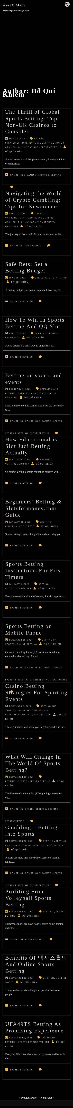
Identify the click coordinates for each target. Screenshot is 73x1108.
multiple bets (25, 526)
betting (10, 781)
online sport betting (36, 715)
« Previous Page (27, 1097)
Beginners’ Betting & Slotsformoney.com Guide (33, 508)
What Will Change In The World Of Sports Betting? (33, 763)
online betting (27, 644)
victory (24, 464)
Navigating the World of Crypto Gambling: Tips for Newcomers (33, 200)
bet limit (41, 333)
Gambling (16, 246)
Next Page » (47, 1097)
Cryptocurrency (31, 218)
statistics (60, 278)
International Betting (37, 143)
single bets (43, 278)
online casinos (28, 147)
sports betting (51, 147)
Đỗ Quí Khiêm (14, 151)
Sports (57, 421)
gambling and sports (32, 393)
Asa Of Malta (14, 5)
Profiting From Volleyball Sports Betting (28, 898)
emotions (49, 978)
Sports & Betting (50, 175)
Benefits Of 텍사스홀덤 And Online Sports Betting (36, 964)
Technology (33, 246)
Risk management (29, 222)
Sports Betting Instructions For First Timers (33, 570)
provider (25, 588)
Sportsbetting (39, 433)
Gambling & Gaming (23, 175)
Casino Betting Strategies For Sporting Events (36, 692)
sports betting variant (33, 1042)
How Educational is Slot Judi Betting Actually (31, 446)
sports (22, 781)
